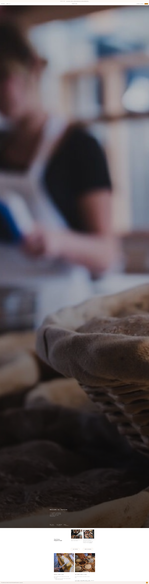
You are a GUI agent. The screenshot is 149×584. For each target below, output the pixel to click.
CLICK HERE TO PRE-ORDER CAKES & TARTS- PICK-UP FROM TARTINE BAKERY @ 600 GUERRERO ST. (84, 581)
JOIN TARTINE (75, 549)
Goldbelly (90, 542)
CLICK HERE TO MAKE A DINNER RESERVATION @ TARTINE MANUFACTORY (77, 1)
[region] (83, 540)
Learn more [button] (21, 582)
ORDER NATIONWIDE (88, 549)
